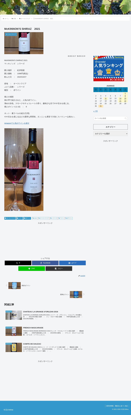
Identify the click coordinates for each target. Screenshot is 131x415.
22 (125, 101)
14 (120, 98)
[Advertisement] (45, 239)
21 (120, 101)
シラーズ (54, 218)
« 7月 (95, 111)
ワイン (62, 218)
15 (125, 98)
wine (35, 218)
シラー (20, 218)
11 (106, 98)
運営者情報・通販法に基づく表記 (117, 406)
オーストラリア (11, 218)
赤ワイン (27, 218)
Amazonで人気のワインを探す (16, 123)
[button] (59, 268)
